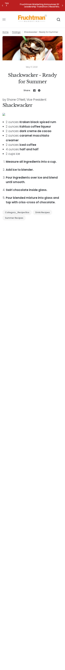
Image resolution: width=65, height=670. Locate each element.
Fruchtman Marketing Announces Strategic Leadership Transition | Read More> (33, 5)
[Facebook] (34, 90)
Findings (16, 32)
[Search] (58, 19)
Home (5, 32)
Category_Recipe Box (17, 212)
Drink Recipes (42, 212)
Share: (27, 90)
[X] (39, 90)
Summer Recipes (14, 217)
